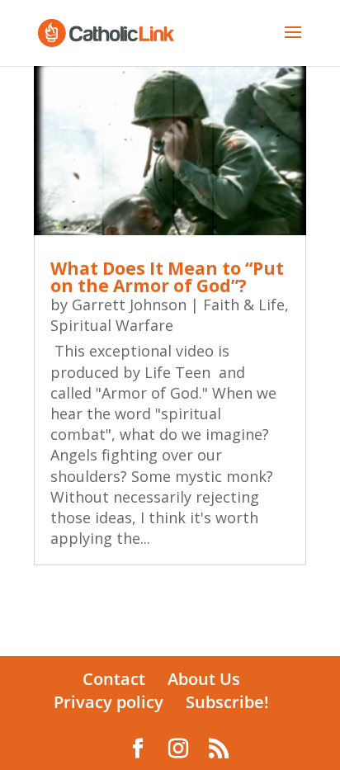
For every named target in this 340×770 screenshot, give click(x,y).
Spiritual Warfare (111, 325)
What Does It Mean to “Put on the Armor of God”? (167, 277)
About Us (204, 679)
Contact (114, 679)
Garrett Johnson (129, 304)
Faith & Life (244, 304)
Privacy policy (108, 702)
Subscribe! (227, 702)
